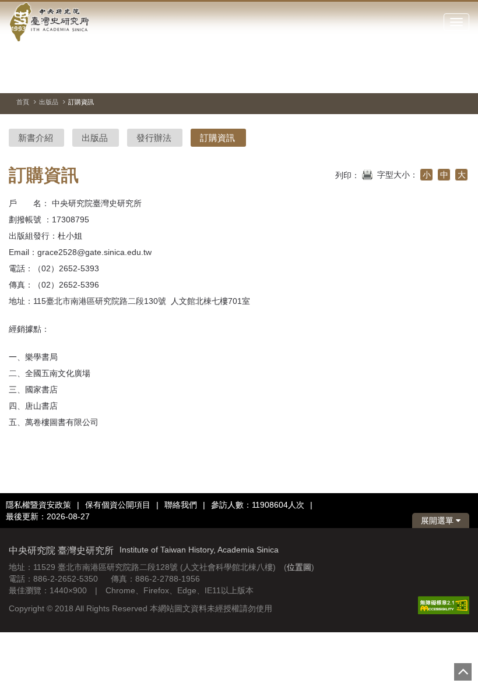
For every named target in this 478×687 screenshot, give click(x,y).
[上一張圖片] (418, 78)
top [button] (463, 672)
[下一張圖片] (439, 78)
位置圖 (299, 567)
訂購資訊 (217, 138)
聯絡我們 (180, 504)
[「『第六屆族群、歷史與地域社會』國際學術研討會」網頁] (460, 79)
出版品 (48, 101)
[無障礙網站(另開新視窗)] (443, 605)
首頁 (22, 101)
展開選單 (438, 520)
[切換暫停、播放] (397, 78)
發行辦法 (153, 138)
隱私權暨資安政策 (38, 504)
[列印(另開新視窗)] (367, 173)
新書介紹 (35, 138)
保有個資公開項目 (117, 504)
